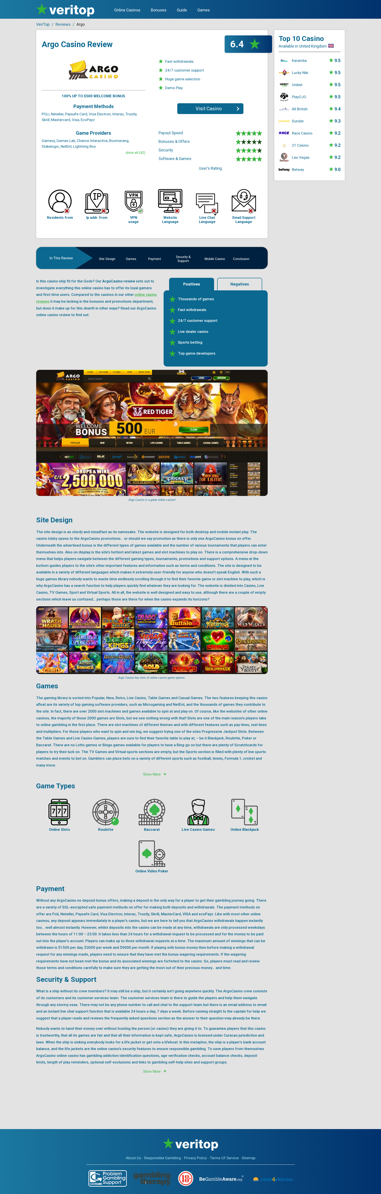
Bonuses (158, 10)
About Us (133, 1158)
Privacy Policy (195, 1158)
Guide (182, 10)
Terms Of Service (224, 1158)
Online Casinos (127, 10)
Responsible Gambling (162, 1158)
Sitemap (248, 1158)
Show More (152, 774)
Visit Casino (209, 108)
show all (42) (135, 153)
